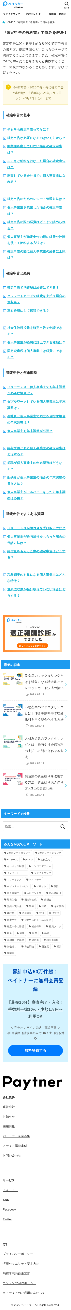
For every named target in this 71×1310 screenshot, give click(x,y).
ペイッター (27, 1304)
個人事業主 (13, 893)
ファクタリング (11, 14)
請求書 (35, 940)
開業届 (10, 953)
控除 (41, 913)
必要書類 (27, 913)
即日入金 (12, 899)
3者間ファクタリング (49, 852)
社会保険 (36, 926)
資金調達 (29, 946)
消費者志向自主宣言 (16, 1273)
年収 (44, 906)
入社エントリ (34, 893)
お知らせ (9, 1116)
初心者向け (55, 893)
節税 (22, 933)
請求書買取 (53, 940)
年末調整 (59, 906)
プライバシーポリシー (18, 1254)
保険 (56, 886)
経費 (34, 933)
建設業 (10, 913)
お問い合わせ (12, 1155)
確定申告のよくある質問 (37, 919)
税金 (9, 933)
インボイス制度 (15, 866)
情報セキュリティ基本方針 (21, 1263)
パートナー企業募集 (16, 1136)
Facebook (9, 1209)
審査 (31, 906)
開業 (59, 946)
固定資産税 (30, 899)
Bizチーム (12, 859)
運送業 (45, 946)
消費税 (55, 913)
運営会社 (9, 1106)
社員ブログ (55, 926)
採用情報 (9, 1126)
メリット (41, 886)
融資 (46, 933)
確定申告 (12, 919)
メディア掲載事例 (15, 1145)
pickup (29, 859)
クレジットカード (16, 873)
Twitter (7, 1219)
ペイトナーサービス (18, 886)
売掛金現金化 (14, 906)
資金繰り (12, 946)
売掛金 (47, 899)
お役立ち (45, 859)
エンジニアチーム (41, 866)
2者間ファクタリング (18, 852)
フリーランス (14, 879)
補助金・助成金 (57, 14)
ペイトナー (35, 879)
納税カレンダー (34, 14)
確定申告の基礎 (15, 926)
